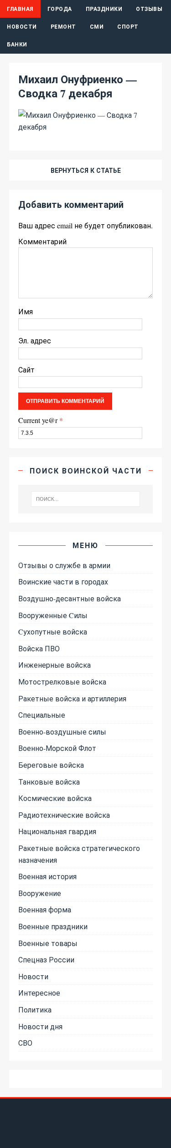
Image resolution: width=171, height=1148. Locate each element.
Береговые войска (51, 765)
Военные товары (48, 943)
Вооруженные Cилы (53, 615)
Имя (25, 311)
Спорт (128, 26)
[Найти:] (85, 499)
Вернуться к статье (86, 170)
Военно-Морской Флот (57, 748)
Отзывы (149, 9)
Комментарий (42, 241)
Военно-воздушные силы (62, 731)
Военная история (47, 876)
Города (59, 9)
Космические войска (55, 798)
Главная (20, 9)
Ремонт (63, 26)
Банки (17, 44)
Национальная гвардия (57, 831)
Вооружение (39, 893)
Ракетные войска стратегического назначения (79, 854)
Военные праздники (53, 926)
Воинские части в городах (63, 581)
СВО (25, 1042)
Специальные (41, 715)
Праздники (104, 9)
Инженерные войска (54, 665)
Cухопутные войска (52, 631)
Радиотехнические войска (64, 815)
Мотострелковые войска (62, 681)
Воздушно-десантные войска (69, 598)
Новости (22, 26)
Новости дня (40, 1026)
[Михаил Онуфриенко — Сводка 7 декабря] (85, 126)
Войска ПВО (39, 648)
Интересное (39, 992)
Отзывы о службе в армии (64, 565)
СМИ (97, 26)
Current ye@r (40, 420)
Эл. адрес (34, 340)
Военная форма (44, 909)
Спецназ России (46, 959)
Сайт (26, 369)
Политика (35, 1009)
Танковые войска (49, 781)
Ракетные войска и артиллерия (72, 698)
